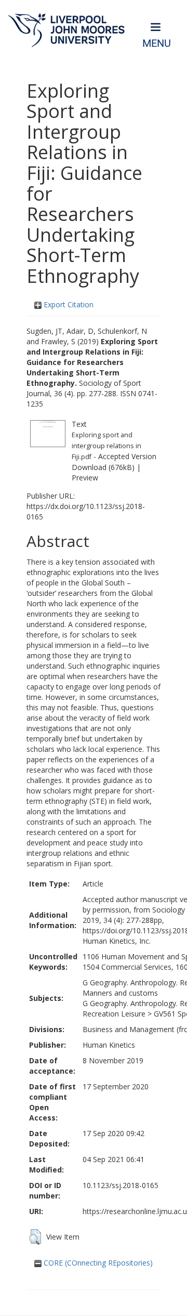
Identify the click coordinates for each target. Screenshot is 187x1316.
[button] (35, 1237)
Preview (85, 478)
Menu (156, 43)
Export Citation (68, 304)
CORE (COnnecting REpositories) (97, 1263)
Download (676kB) (103, 467)
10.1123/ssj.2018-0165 (120, 1185)
